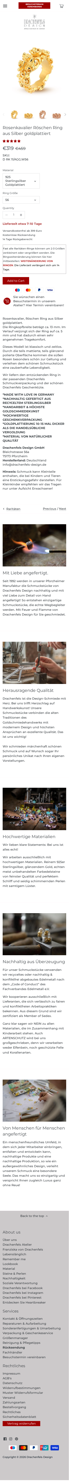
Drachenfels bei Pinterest (22, 1297)
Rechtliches (12, 1412)
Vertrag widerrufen (21, 1423)
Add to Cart (16, 281)
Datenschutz (12, 1383)
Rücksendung (14, 1347)
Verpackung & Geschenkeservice (28, 1333)
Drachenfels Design (40, 1457)
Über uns (10, 1240)
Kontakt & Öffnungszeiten (23, 1318)
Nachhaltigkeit (14, 1278)
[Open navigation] (5, 6)
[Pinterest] (16, 1439)
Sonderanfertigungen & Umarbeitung (32, 1328)
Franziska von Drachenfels (23, 1249)
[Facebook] (5, 1439)
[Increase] (21, 215)
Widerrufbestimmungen (22, 1388)
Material (8, 170)
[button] (12, 141)
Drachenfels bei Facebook (23, 1288)
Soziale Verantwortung (20, 1283)
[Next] (65, 114)
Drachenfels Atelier (17, 1244)
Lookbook (10, 1264)
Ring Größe (10, 193)
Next (62, 508)
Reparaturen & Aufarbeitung (24, 1323)
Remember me (14, 1259)
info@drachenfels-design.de (24, 464)
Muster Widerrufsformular (23, 1392)
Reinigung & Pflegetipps (21, 1343)
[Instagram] (10, 1439)
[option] (14, 114)
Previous (49, 508)
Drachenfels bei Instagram (23, 1293)
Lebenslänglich (14, 1254)
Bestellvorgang (14, 1407)
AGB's (7, 1378)
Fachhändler (12, 1352)
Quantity (8, 208)
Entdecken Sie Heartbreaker (24, 1302)
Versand (9, 1397)
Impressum (11, 1373)
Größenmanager (15, 1338)
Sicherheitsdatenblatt (19, 1417)
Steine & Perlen (14, 1273)
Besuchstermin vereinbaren (34, 5)
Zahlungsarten (14, 1402)
